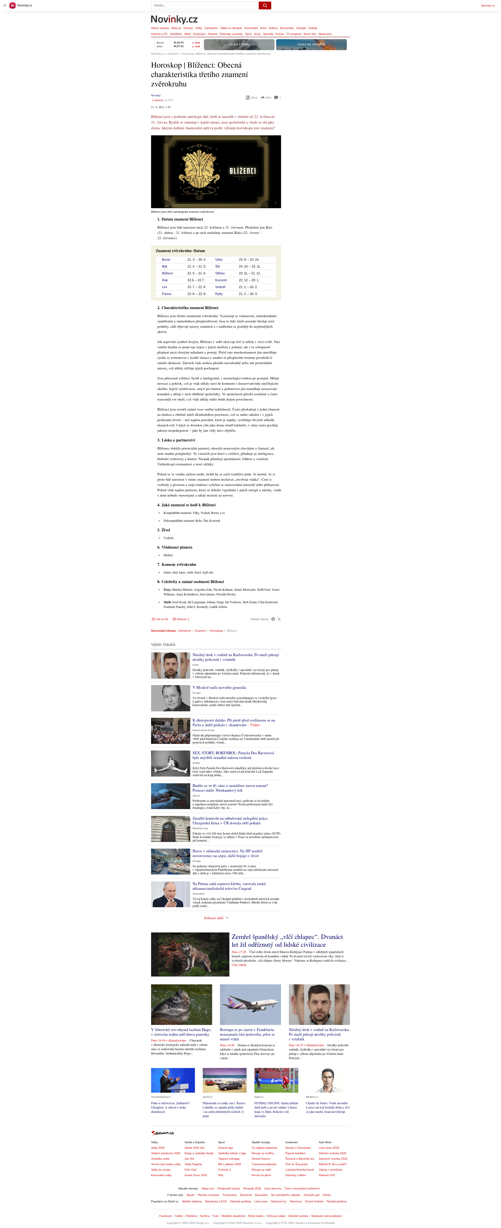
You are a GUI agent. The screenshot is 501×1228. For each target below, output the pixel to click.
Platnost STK (327, 1175)
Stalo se (176, 28)
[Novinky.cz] (174, 20)
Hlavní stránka (160, 28)
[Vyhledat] (265, 5)
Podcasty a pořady (231, 33)
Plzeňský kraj (200, 828)
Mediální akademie (233, 1215)
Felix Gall (190, 1169)
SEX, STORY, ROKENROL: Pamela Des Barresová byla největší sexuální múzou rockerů (233, 755)
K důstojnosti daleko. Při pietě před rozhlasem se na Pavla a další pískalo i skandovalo (234, 722)
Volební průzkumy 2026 (165, 1153)
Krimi (263, 28)
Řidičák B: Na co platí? (333, 1164)
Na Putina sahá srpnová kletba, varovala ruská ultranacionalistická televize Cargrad (229, 886)
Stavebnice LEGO (216, 1201)
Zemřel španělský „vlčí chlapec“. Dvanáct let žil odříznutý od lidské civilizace (287, 940)
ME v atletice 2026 (229, 1164)
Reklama (191, 1215)
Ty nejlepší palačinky (264, 1147)
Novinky (156, 95)
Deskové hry (278, 1201)
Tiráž (215, 1215)
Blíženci (167, 273)
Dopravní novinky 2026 (333, 1158)
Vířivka (327, 1194)
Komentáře (251, 28)
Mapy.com (208, 1188)
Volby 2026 (158, 1147)
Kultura (273, 28)
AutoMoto (176, 33)
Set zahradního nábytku (285, 1194)
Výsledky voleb (160, 1158)
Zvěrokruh (184, 630)
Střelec (220, 273)
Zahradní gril (311, 1194)
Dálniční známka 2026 (332, 1153)
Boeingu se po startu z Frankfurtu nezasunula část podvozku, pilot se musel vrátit (247, 1034)
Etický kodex (256, 1215)
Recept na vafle (261, 1169)
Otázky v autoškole (330, 1169)
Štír (217, 266)
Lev (164, 287)
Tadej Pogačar (193, 1164)
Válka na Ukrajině (231, 28)
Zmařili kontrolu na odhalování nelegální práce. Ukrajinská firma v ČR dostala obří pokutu (230, 821)
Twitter (179, 1215)
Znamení (200, 630)
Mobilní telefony (192, 1201)
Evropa (197, 693)
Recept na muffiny (263, 1153)
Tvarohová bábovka (264, 1164)
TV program (294, 33)
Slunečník (246, 1194)
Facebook (165, 1215)
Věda (187, 33)
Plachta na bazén (208, 1194)
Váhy (219, 259)
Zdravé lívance (261, 1158)
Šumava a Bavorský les (299, 1158)
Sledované (325, 33)
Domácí (188, 28)
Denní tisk (310, 33)
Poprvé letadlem (295, 1153)
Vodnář (220, 287)
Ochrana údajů (276, 1215)
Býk (164, 266)
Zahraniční (211, 28)
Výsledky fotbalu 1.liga (232, 1153)
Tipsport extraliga (229, 1158)
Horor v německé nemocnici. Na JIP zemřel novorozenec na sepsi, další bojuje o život (227, 853)
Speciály (268, 33)
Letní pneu (261, 1201)
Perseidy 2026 (252, 1188)
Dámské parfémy (240, 1201)
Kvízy (257, 33)
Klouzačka (261, 1194)
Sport (248, 33)
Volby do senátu (161, 1169)
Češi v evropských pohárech (302, 1188)
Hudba (196, 763)
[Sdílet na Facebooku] (273, 619)
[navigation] (5, 5)
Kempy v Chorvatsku (298, 1147)
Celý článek (239, 965)
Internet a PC (159, 33)
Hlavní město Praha (203, 730)
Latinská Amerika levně (299, 1169)
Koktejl (313, 28)
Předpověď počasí (228, 1188)
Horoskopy (216, 630)
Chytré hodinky (314, 1201)
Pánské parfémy (337, 1201)
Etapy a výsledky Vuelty (199, 1153)
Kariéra (204, 1215)
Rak (165, 280)
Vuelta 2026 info (195, 1147)
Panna (166, 294)
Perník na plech (261, 1175)
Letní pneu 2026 (329, 1147)
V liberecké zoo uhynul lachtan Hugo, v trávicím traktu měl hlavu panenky (181, 1032)
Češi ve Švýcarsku (296, 1164)
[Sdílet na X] (279, 619)
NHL (221, 1175)
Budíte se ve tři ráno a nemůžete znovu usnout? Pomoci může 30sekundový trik (230, 788)
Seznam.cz (488, 5)
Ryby (219, 294)
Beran (166, 259)
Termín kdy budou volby (166, 1164)
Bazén (191, 1194)
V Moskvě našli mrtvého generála (219, 687)
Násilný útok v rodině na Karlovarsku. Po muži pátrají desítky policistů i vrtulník (236, 657)
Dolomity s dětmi (295, 1175)
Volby (199, 28)
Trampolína (230, 1194)
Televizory (295, 1201)
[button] (216, 171)
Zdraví (196, 795)
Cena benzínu (273, 1188)
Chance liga (225, 1147)
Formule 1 (224, 1169)
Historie (212, 33)
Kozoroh (221, 280)
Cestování (199, 33)
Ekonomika (287, 28)
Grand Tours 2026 (196, 1175)
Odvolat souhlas (298, 1215)
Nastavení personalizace (326, 1215)
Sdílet (268, 97)
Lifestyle (301, 28)
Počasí (280, 33)
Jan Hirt (189, 1158)
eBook (254, 97)
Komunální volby (161, 1175)
